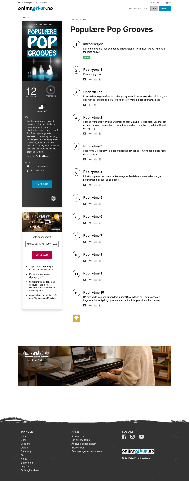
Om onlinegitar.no (80, 440)
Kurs (27, 17)
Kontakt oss (77, 436)
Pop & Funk (81, 19)
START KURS (42, 184)
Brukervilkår (77, 447)
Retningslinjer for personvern (86, 451)
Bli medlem (27, 462)
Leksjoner (26, 443)
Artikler (24, 458)
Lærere (24, 447)
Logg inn (25, 466)
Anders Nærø (42, 155)
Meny (163, 8)
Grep (23, 455)
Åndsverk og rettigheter (83, 443)
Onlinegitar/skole (30, 470)
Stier (23, 440)
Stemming (26, 451)
